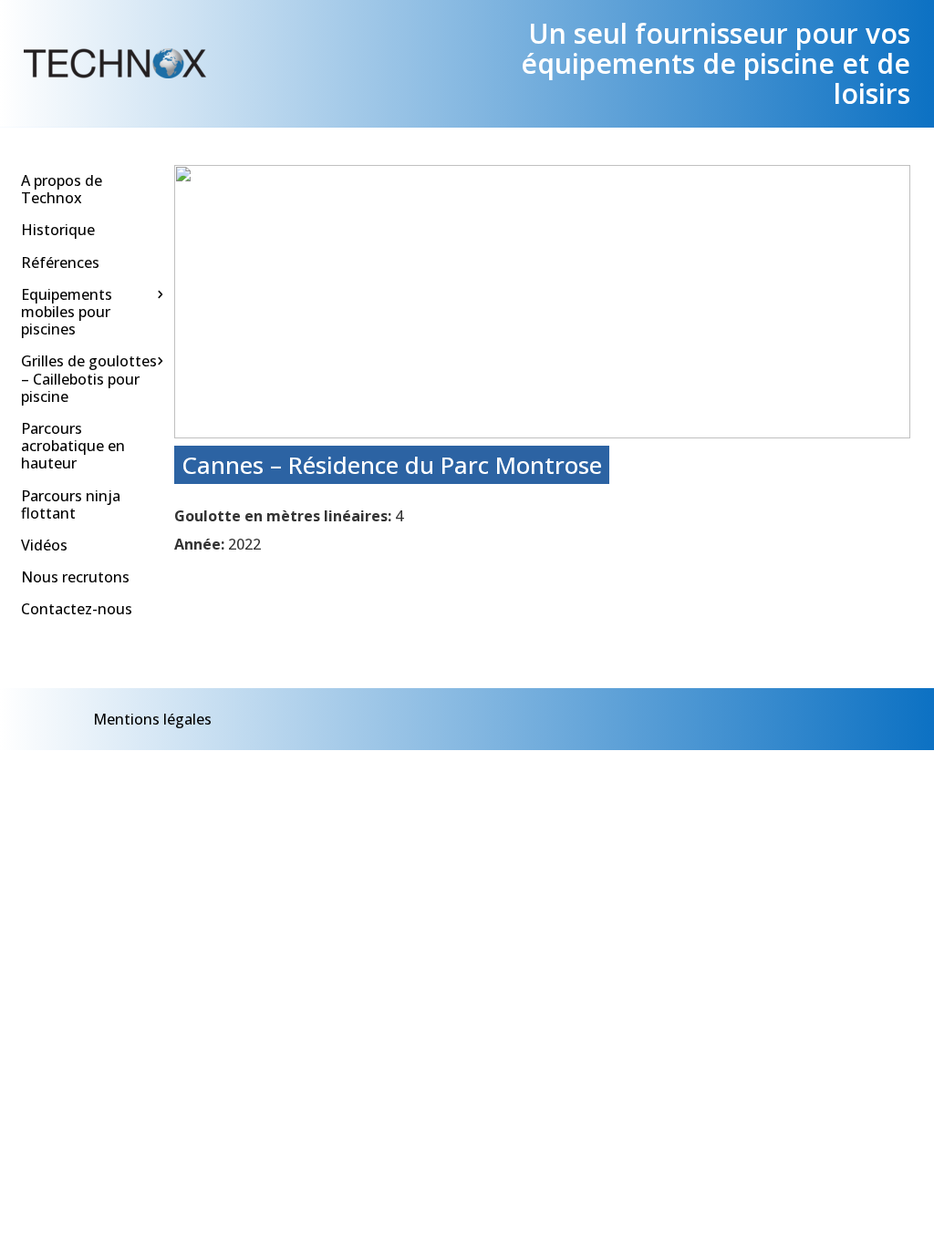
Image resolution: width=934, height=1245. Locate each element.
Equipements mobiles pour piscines (66, 311)
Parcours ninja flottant (70, 504)
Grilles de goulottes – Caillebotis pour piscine (89, 378)
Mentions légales (152, 719)
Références (60, 262)
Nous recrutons (75, 577)
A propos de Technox (61, 189)
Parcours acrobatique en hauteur (73, 445)
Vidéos (44, 545)
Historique (58, 230)
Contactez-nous (76, 609)
